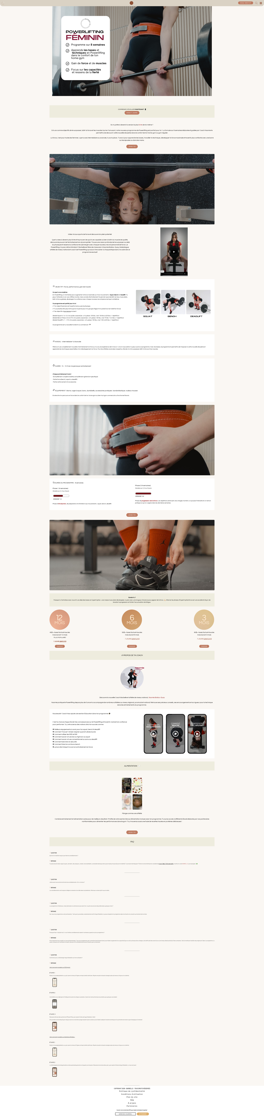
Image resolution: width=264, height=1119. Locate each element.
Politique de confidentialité (132, 1091)
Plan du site (132, 1097)
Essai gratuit (245, 3)
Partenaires (132, 1106)
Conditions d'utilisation (132, 1094)
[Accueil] (3, 2)
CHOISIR (60, 646)
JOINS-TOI (132, 146)
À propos (132, 1103)
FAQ (132, 1100)
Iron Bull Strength (166, 863)
